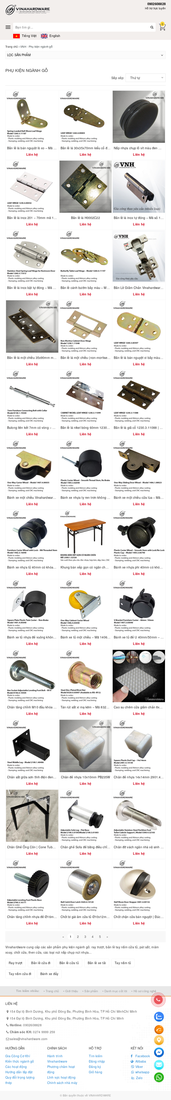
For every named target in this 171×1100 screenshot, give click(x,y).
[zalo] (159, 1017)
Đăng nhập (97, 1061)
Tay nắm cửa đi (20, 973)
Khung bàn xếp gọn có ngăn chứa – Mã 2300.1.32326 (99, 567)
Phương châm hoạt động (61, 1069)
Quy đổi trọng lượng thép (20, 1080)
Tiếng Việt (29, 35)
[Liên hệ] (159, 1040)
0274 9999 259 (32, 1032)
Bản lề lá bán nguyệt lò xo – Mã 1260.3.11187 (40, 148)
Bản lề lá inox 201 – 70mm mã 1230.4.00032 (39, 217)
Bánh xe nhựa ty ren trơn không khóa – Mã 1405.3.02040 (102, 497)
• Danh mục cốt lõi (114, 991)
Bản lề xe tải (97, 963)
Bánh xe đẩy (49, 973)
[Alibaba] (159, 1029)
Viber (138, 1066)
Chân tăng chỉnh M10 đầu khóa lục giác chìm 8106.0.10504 (50, 707)
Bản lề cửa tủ (69, 963)
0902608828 (156, 3)
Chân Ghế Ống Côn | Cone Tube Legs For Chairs (42, 847)
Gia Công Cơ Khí (17, 1056)
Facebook (142, 1056)
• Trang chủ (51, 991)
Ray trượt (15, 963)
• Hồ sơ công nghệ (143, 991)
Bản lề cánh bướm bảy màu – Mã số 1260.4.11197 (97, 287)
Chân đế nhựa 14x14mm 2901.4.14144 (142, 777)
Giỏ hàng (95, 1072)
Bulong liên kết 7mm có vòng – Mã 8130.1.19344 (42, 427)
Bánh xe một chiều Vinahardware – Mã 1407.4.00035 (45, 497)
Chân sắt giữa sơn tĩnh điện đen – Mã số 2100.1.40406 (47, 777)
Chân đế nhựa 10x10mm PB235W (85, 777)
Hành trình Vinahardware (57, 1058)
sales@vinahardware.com (29, 1039)
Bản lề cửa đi (40, 963)
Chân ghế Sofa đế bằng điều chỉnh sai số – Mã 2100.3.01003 (105, 847)
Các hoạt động (16, 1066)
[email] (159, 1052)
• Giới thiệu (70, 991)
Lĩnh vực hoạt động (61, 1077)
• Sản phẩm (90, 991)
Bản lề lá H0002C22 (85, 217)
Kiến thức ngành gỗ (19, 1061)
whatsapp (141, 1072)
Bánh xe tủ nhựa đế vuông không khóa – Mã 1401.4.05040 (49, 637)
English (54, 35)
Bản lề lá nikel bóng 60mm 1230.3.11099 (90, 427)
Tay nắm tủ (123, 963)
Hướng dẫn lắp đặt (19, 1072)
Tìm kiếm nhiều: (27, 991)
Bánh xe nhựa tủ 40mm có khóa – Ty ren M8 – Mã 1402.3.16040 (53, 567)
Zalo (138, 1077)
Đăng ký (95, 1066)
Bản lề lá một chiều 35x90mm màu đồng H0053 (41, 357)
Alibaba (140, 1061)
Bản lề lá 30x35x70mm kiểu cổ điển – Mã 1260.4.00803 (101, 148)
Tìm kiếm (95, 1056)
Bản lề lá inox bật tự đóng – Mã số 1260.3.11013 (42, 287)
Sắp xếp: (117, 78)
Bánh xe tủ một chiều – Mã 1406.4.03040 (90, 637)
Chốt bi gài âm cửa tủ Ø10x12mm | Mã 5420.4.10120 (99, 916)
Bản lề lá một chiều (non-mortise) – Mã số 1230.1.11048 (101, 357)
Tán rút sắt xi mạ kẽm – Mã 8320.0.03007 (91, 707)
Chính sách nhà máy (62, 1082)
